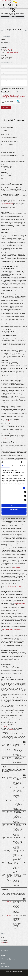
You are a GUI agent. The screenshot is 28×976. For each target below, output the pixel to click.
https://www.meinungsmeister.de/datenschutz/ (12, 629)
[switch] (25, 492)
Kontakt (11, 971)
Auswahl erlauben (14, 509)
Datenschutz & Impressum (17, 971)
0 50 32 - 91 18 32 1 (8, 49)
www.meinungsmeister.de (20, 603)
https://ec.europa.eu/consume (7, 203)
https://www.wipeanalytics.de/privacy (14, 586)
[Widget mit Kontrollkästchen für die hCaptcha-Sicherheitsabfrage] (11, 101)
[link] (12, 10)
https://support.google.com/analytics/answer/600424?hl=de (13, 438)
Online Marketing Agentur (15, 937)
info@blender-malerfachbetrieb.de (11, 52)
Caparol (2, 942)
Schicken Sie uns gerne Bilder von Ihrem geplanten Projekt (12, 89)
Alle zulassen (14, 505)
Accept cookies (12, 16)
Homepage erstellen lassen (14, 936)
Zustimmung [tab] (5, 465)
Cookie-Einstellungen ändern (14, 973)
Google (9, 901)
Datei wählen (4, 91)
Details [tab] (14, 465)
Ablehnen (14, 513)
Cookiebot (11, 729)
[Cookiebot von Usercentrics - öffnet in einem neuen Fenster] (21, 462)
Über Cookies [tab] (23, 465)
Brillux (7, 942)
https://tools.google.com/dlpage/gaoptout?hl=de (15, 420)
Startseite (7, 971)
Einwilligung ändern (5, 726)
